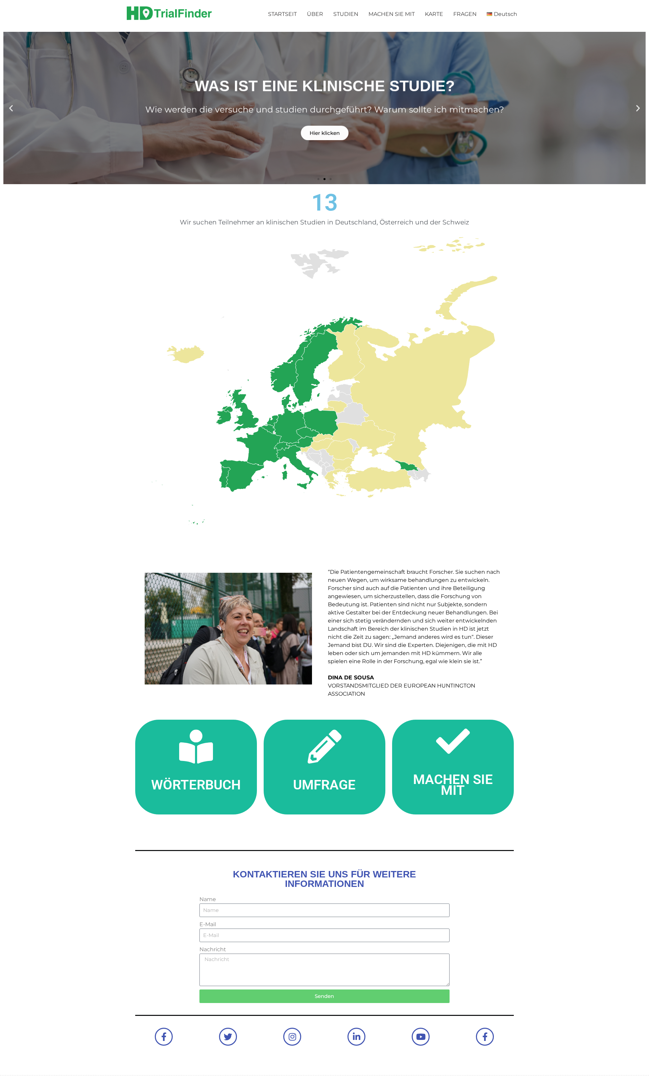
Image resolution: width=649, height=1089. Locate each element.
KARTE (434, 14)
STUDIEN (345, 14)
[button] (11, 108)
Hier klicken (325, 132)
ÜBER (315, 14)
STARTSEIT (282, 14)
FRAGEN (465, 14)
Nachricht (212, 949)
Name (207, 899)
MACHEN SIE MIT (391, 14)
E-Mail (207, 924)
